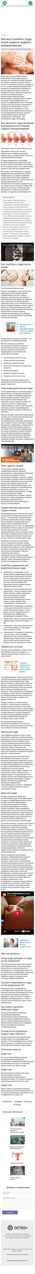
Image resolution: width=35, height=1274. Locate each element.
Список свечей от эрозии (15, 1178)
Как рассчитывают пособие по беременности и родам (17, 1130)
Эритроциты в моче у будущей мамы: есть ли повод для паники (27, 328)
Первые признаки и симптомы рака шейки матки (25, 667)
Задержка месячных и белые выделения (25, 943)
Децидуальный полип (16, 1163)
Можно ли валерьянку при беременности (17, 1147)
